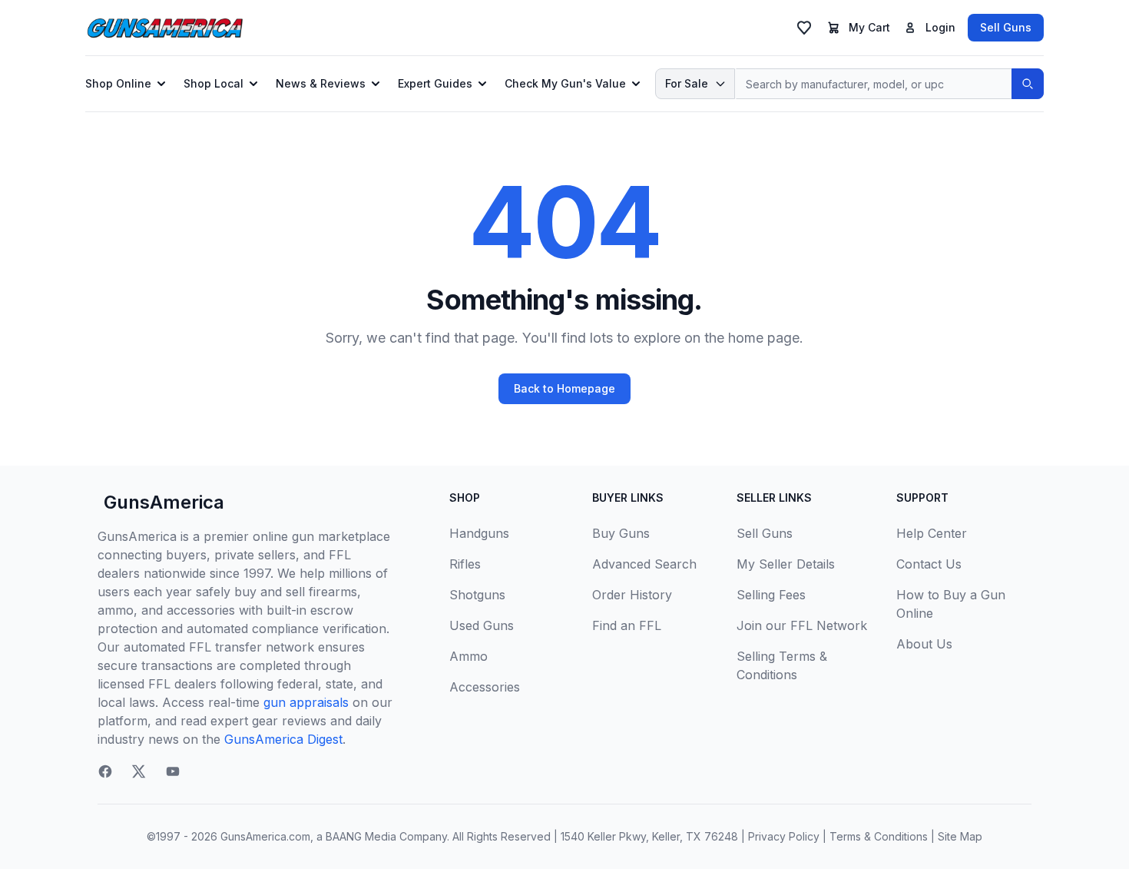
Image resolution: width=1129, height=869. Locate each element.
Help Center (931, 533)
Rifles (465, 564)
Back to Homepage (564, 388)
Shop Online (118, 83)
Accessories (484, 687)
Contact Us (929, 564)
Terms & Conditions (878, 836)
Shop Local (213, 83)
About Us (924, 644)
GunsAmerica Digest (283, 739)
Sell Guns (1005, 27)
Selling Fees (771, 594)
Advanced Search (644, 564)
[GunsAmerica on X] (139, 771)
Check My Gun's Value (565, 83)
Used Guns (481, 625)
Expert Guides (435, 83)
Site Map (960, 836)
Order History (632, 594)
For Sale (686, 83)
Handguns (479, 533)
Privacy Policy (783, 836)
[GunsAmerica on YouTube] (172, 771)
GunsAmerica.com (265, 836)
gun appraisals (306, 702)
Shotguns (477, 594)
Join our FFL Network (802, 625)
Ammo (468, 656)
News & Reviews (321, 83)
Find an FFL (626, 625)
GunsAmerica (164, 502)
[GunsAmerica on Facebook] (105, 771)
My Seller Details (786, 564)
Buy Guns (621, 533)
